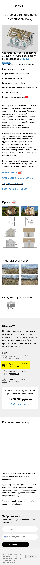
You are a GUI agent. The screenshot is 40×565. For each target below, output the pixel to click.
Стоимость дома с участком (17, 177)
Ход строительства (12, 183)
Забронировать (20, 404)
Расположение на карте (15, 188)
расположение (27, 64)
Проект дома (9, 172)
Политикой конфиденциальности (11, 561)
